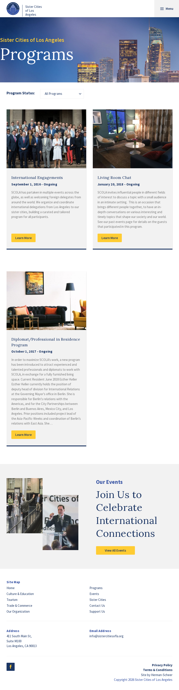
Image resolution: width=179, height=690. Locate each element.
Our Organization (18, 611)
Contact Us (97, 605)
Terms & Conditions (157, 670)
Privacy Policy (162, 665)
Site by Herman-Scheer (156, 675)
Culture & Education (20, 594)
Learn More (23, 238)
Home (11, 588)
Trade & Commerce (19, 605)
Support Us (97, 611)
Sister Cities (98, 600)
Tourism (12, 600)
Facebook (11, 667)
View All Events (115, 550)
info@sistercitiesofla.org (107, 636)
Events (94, 594)
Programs (96, 588)
